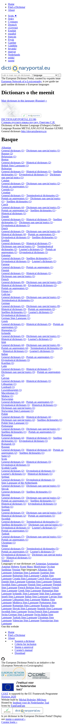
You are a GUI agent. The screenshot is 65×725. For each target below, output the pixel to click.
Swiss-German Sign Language (17, 614)
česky (11, 18)
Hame (11, 4)
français (12, 36)
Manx (30, 566)
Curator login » (9, 722)
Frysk (11, 39)
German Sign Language (15, 318)
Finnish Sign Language (40, 584)
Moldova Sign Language (25, 602)
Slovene (5, 494)
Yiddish (7, 560)
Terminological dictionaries (42, 195)
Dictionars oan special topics (43, 150)
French (5, 279)
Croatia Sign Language (24, 578)
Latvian (5, 378)
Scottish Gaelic (9, 467)
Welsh (4, 545)
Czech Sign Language (49, 578)
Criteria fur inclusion (25, 644)
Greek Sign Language (29, 590)
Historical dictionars (38, 162)
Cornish (7, 189)
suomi (11, 60)
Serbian (5, 476)
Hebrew (15, 566)
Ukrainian (8, 542)
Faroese (5, 264)
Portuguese (7, 426)
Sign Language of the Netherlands (19, 482)
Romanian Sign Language (26, 605)
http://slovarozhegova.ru (33, 131)
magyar (12, 51)
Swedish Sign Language (14, 611)
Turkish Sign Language (24, 617)
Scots (12, 15)
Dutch (4, 228)
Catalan (5, 180)
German (5, 303)
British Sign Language (15, 165)
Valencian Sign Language (26, 620)
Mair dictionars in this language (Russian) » (24, 100)
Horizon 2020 (8, 696)
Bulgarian (6, 168)
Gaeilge (12, 42)
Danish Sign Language (13, 581)
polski (11, 57)
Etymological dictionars (33, 174)
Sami (5, 455)
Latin (4, 366)
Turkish (5, 533)
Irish (3, 342)
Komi (23, 566)
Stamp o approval (24, 647)
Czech (4, 204)
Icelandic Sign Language (25, 593)
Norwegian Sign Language (17, 411)
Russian (5, 446)
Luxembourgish (11, 390)
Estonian (5, 255)
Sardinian (6, 569)
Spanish (5, 509)
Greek (4, 321)
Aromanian (52, 563)
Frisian (6, 291)
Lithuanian (8, 384)
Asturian (5, 566)
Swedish (5, 518)
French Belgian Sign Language (34, 587)
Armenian (41, 563)
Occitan (51, 566)
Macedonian (9, 393)
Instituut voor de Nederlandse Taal (31, 702)
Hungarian (8, 330)
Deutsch (12, 24)
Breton (4, 159)
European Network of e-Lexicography (21, 81)
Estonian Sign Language (39, 581)
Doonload (20, 653)
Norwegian (7, 399)
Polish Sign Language (14, 423)
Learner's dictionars (31, 249)
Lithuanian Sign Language (26, 599)
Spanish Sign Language (49, 608)
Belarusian (8, 156)
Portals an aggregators (14, 186)
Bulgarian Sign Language (26, 575)
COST (4, 693)
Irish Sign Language (50, 593)
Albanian (6, 147)
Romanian (6, 435)
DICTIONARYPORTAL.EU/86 (18, 119)
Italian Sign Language (36, 596)
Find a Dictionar (16, 7)
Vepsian (16, 569)
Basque (7, 153)
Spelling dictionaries (19, 201)
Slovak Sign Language (24, 608)
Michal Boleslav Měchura (32, 699)
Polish (4, 414)
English (12, 30)
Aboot (11, 10)
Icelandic (6, 333)
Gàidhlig (12, 45)
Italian (4, 354)
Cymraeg (13, 21)
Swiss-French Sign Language (43, 611)
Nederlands (14, 54)
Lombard (8, 387)
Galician (5, 294)
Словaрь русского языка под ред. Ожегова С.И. (28, 122)
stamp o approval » (16, 719)
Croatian (5, 192)
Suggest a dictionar (25, 641)
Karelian (7, 363)
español (12, 33)
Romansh (8, 443)
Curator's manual (23, 650)
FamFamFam (18, 705)
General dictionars (12, 150)
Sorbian (7, 506)
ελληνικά (13, 27)
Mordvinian (40, 566)
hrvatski (12, 48)
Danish (5, 216)
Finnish (5, 270)
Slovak (5, 488)
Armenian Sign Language (26, 572)
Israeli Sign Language (12, 596)
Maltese (7, 396)
